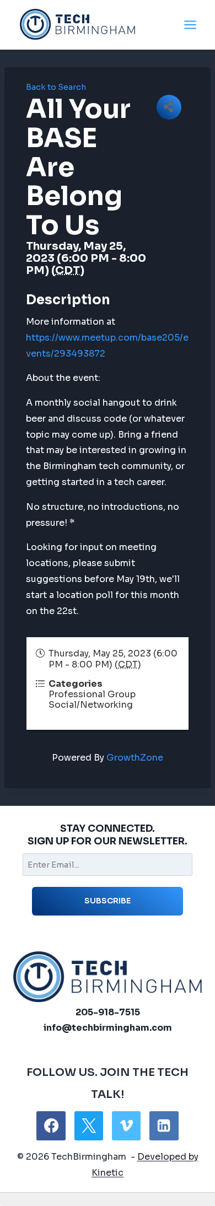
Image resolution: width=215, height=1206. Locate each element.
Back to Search (56, 87)
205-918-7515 (108, 1012)
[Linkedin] (163, 1125)
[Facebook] (50, 1125)
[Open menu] (190, 24)
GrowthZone (134, 757)
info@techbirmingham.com (108, 1027)
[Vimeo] (126, 1125)
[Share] (169, 107)
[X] (88, 1125)
